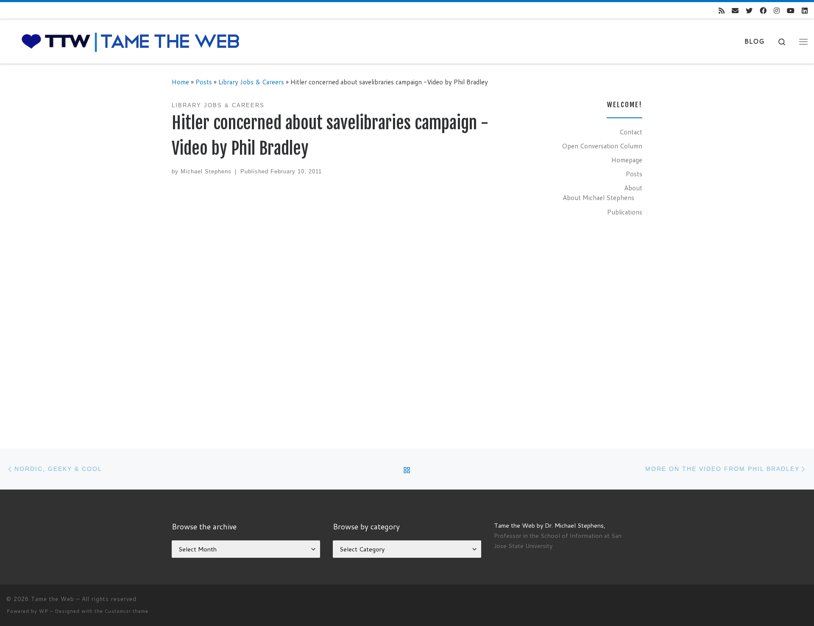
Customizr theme (126, 611)
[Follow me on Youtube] (790, 11)
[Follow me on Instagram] (777, 11)
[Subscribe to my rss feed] (722, 11)
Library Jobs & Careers (251, 81)
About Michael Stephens (598, 197)
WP (43, 611)
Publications (624, 212)
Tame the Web (52, 599)
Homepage (626, 159)
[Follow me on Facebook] (763, 11)
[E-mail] (735, 11)
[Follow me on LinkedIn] (805, 11)
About (633, 187)
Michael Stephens (206, 171)
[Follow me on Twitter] (749, 11)
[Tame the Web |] (130, 41)
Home (180, 81)
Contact (630, 131)
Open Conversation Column (602, 145)
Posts (203, 81)
